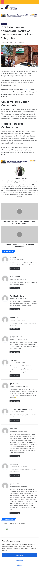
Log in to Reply (14, 268)
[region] (19, 553)
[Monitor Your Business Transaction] (19, 161)
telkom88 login (16, 337)
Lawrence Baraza (19, 178)
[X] (18, 199)
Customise (19, 560)
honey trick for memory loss (21, 409)
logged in (11, 523)
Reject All (19, 565)
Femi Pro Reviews (17, 296)
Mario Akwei (15, 277)
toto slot (13, 429)
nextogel (13, 360)
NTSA (28, 90)
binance (13, 257)
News (8, 20)
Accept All (19, 555)
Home (4, 20)
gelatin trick (14, 384)
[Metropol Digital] (11, 7)
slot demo (14, 464)
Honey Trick (14, 317)
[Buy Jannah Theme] (19, 15)
